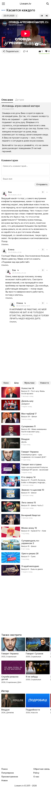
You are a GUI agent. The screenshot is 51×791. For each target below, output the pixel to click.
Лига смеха (27, 502)
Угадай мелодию (30, 566)
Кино (6, 383)
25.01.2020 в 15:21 (14, 195)
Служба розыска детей (9, 678)
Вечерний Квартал (30, 515)
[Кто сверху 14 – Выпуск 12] (25, 481)
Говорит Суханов (34, 653)
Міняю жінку (27, 528)
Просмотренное (9, 776)
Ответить (5, 244)
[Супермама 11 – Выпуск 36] (25, 430)
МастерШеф (27, 413)
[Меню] (3, 3)
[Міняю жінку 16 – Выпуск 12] (25, 532)
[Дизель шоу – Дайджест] (25, 405)
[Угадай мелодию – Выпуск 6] (25, 570)
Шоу (16, 383)
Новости (44, 383)
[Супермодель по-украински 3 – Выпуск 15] (25, 544)
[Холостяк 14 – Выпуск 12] (25, 392)
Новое (4, 780)
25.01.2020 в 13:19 (14, 252)
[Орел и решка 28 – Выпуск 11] (25, 557)
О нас (36, 776)
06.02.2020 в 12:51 (23, 306)
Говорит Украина (9, 653)
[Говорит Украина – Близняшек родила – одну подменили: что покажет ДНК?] (25, 455)
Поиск (4, 769)
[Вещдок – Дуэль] (25, 443)
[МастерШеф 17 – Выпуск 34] (25, 417)
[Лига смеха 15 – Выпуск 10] (25, 506)
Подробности (33, 709)
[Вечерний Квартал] (25, 519)
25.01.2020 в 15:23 (19, 273)
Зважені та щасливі (31, 490)
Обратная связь (41, 769)
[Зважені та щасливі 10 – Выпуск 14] (25, 494)
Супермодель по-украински (30, 542)
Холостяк (26, 388)
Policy (36, 773)
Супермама (27, 426)
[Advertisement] (25, 75)
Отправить (41, 184)
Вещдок (25, 439)
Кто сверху (27, 477)
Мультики (29, 383)
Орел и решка (28, 553)
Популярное (7, 773)
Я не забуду (32, 676)
